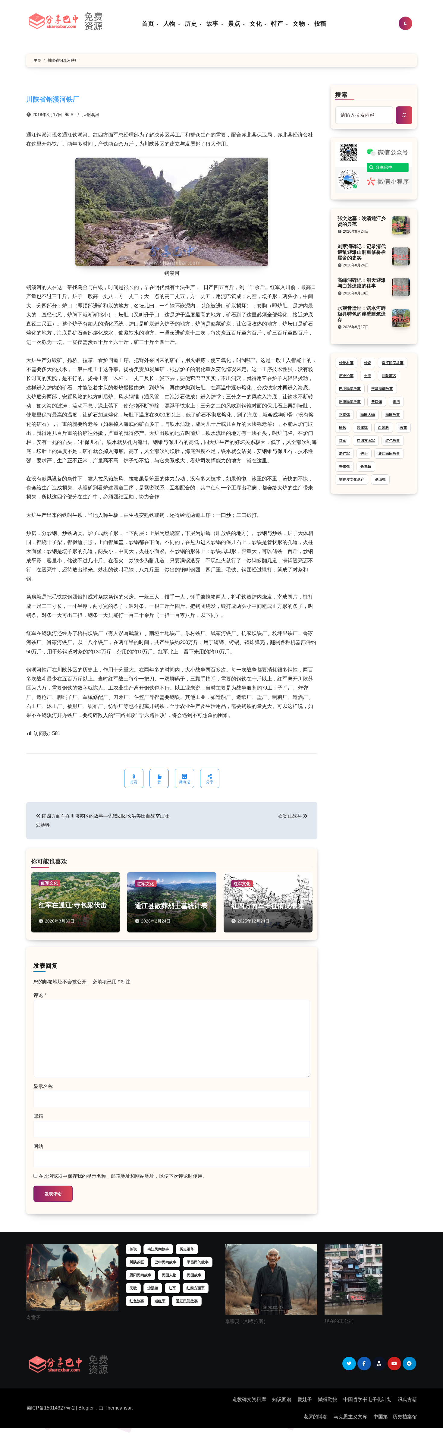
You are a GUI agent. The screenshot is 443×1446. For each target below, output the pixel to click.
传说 (367, 363)
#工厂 (76, 114)
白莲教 (383, 428)
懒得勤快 (327, 1399)
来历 (396, 402)
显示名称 (43, 1086)
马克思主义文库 (350, 1416)
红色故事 (392, 441)
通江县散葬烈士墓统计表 (171, 906)
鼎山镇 (380, 479)
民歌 (342, 428)
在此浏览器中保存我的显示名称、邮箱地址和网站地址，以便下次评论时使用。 (123, 1176)
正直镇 (344, 415)
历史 (192, 23)
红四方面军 (366, 441)
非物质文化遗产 (351, 479)
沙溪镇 (362, 428)
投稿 (320, 23)
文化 (257, 23)
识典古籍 (407, 1399)
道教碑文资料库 (249, 1399)
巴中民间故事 (350, 389)
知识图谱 (281, 1399)
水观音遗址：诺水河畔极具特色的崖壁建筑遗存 (362, 314)
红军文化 (49, 883)
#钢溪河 (91, 114)
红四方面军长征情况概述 (267, 906)
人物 (170, 23)
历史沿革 (346, 376)
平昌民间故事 (382, 389)
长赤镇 (365, 466)
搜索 (341, 94)
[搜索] (404, 115)
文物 (300, 23)
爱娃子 (304, 1399)
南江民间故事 (393, 363)
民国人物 (367, 415)
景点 (235, 23)
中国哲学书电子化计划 (367, 1399)
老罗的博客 (315, 1416)
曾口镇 (376, 402)
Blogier (86, 1407)
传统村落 (346, 363)
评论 (39, 995)
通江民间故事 (389, 453)
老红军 (344, 453)
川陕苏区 (389, 376)
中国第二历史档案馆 (395, 1416)
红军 (342, 441)
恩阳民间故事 (350, 402)
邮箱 (38, 1116)
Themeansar (118, 1407)
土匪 (367, 376)
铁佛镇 (344, 466)
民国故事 (392, 415)
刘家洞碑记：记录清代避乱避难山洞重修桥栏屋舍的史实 (362, 252)
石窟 (403, 428)
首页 (149, 23)
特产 (278, 23)
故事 (213, 23)
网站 (38, 1146)
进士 (364, 453)
